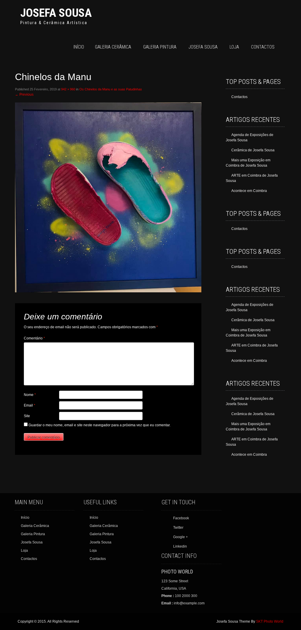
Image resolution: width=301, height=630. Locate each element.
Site (27, 416)
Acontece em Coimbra (249, 191)
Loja (234, 47)
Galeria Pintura (159, 47)
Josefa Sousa (56, 13)
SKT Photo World (269, 621)
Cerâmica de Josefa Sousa (253, 150)
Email (29, 405)
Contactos (263, 47)
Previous (24, 94)
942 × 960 (68, 89)
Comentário (34, 338)
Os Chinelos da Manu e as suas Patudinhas (110, 89)
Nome (30, 395)
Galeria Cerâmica (113, 47)
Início (78, 47)
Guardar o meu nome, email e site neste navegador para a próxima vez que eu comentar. (99, 425)
